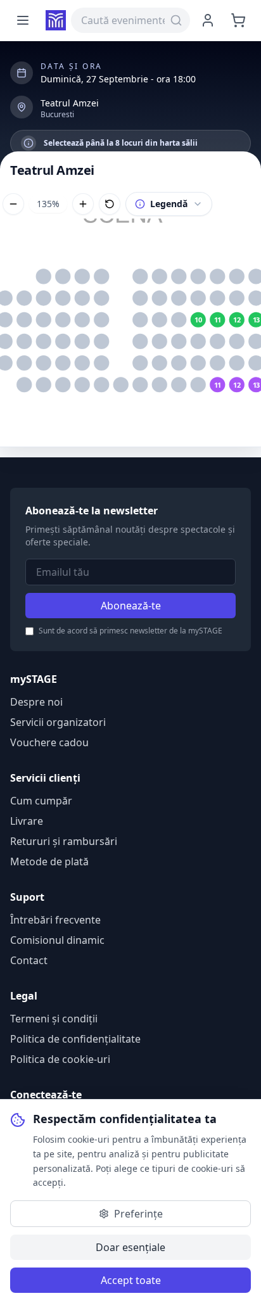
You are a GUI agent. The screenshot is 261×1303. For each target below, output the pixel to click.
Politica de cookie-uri (60, 1059)
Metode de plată (49, 861)
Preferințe (138, 1214)
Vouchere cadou (49, 742)
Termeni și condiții (54, 1019)
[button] (43, 277)
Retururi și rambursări (63, 841)
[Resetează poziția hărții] (109, 204)
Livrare (26, 821)
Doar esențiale (130, 1247)
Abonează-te (131, 606)
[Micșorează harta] (13, 204)
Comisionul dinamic (57, 940)
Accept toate (131, 1280)
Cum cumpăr (41, 801)
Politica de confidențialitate (75, 1039)
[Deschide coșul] (238, 20)
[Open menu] (22, 20)
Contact (29, 960)
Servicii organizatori (58, 722)
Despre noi (36, 702)
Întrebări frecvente (55, 920)
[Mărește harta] (83, 204)
